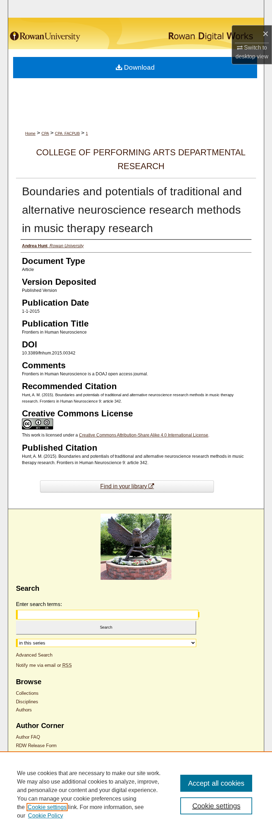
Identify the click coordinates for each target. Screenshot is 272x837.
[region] (136, 794)
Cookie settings (47, 807)
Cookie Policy (45, 816)
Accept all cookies (216, 783)
